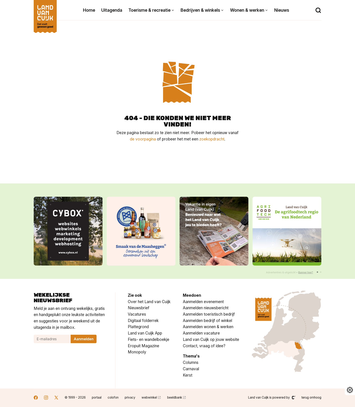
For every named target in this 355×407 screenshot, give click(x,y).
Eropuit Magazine (143, 345)
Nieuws (281, 10)
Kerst (187, 375)
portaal (96, 397)
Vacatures (137, 314)
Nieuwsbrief (138, 307)
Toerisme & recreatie (149, 10)
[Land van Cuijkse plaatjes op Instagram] (46, 398)
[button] (317, 272)
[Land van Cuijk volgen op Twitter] (56, 398)
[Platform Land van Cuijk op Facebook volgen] (36, 398)
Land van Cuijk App (145, 333)
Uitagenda (111, 10)
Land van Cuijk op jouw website (211, 339)
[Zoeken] (318, 10)
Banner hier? (305, 272)
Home (89, 10)
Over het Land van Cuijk (149, 301)
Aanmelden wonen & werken (208, 326)
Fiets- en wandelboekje (148, 339)
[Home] (45, 14)
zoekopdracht (211, 139)
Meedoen (192, 295)
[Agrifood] (286, 231)
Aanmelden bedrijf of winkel (207, 320)
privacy (130, 397)
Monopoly (137, 352)
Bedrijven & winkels (200, 10)
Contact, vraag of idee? (204, 345)
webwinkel (149, 397)
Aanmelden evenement (203, 301)
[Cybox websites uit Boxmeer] (68, 231)
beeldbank (174, 397)
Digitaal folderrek (143, 320)
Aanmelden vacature (201, 333)
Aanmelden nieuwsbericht (205, 307)
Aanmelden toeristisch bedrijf (209, 314)
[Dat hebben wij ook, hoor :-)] (214, 231)
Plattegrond (138, 326)
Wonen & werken (247, 10)
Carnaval (191, 368)
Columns (190, 362)
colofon (113, 397)
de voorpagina (143, 139)
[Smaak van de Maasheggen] (141, 231)
